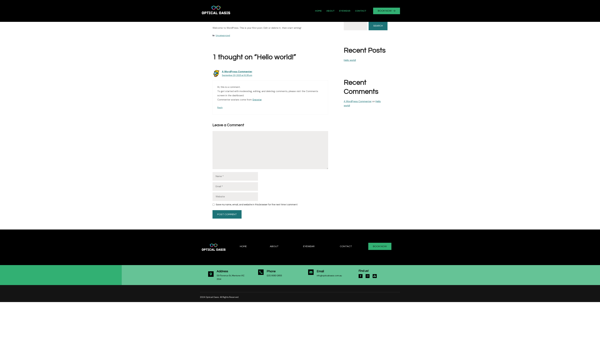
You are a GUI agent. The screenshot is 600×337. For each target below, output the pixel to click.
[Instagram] (368, 276)
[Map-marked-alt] (375, 276)
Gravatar (257, 99)
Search (378, 25)
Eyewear (344, 11)
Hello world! (350, 60)
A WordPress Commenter (237, 71)
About (330, 11)
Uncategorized (223, 35)
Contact (360, 11)
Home (318, 11)
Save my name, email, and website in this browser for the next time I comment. (257, 204)
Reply (220, 107)
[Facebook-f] (360, 276)
